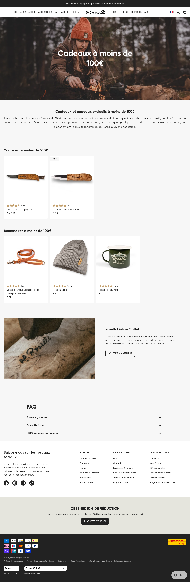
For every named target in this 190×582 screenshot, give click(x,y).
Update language (10, 573)
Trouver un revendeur (123, 477)
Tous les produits (88, 458)
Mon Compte (156, 463)
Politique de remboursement (14, 561)
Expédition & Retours (123, 468)
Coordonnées (107, 561)
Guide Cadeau (87, 482)
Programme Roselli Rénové (162, 482)
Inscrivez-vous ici (95, 521)
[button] (178, 12)
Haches (83, 468)
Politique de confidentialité (37, 561)
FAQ (115, 458)
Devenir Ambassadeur (160, 472)
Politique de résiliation (122, 561)
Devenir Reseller (157, 477)
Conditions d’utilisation (57, 561)
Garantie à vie (120, 463)
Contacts (154, 458)
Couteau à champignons (20, 209)
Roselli (12, 558)
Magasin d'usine (121, 482)
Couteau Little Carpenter (66, 209)
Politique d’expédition (77, 561)
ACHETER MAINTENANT (120, 353)
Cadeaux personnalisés (124, 472)
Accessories (85, 477)
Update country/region (33, 573)
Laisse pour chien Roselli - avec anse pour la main (23, 292)
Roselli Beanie (60, 290)
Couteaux (84, 463)
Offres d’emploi (157, 468)
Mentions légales (93, 561)
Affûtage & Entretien (89, 472)
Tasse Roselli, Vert (108, 290)
